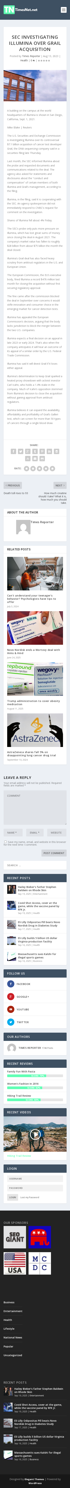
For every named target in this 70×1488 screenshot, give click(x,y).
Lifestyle (9, 1328)
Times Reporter (31, 56)
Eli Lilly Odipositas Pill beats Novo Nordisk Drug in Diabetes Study (39, 923)
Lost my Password (29, 1197)
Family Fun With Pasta (21, 1071)
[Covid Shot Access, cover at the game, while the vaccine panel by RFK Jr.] (11, 905)
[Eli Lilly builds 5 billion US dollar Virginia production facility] (11, 940)
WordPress (35, 1483)
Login (12, 1197)
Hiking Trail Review (19, 1095)
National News (13, 1337)
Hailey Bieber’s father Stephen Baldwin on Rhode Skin (37, 888)
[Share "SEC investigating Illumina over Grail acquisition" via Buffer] (56, 451)
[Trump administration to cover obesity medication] (35, 679)
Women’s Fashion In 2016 (22, 1083)
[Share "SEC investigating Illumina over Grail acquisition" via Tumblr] (35, 451)
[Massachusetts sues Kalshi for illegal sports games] (11, 956)
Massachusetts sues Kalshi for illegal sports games (37, 955)
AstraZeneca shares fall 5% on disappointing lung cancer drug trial (31, 753)
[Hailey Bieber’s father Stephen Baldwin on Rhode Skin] (11, 889)
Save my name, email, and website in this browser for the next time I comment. (35, 843)
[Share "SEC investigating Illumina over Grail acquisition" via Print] (42, 458)
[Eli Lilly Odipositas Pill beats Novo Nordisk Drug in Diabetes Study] (11, 924)
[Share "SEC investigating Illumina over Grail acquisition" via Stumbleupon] (27, 458)
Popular (8, 1346)
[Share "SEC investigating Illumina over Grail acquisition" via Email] (35, 458)
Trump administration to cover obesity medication (33, 702)
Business (37, 961)
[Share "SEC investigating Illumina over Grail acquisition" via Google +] (27, 451)
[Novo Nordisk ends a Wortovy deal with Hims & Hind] (35, 628)
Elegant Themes (34, 1479)
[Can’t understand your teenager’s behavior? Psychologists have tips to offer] (35, 573)
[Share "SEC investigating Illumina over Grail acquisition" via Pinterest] (42, 451)
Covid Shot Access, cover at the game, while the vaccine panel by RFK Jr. (38, 906)
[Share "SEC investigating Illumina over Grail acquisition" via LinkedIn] (49, 451)
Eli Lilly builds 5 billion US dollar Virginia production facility (37, 939)
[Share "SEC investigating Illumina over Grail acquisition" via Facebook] (13, 451)
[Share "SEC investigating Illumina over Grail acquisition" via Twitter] (20, 451)
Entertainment (40, 893)
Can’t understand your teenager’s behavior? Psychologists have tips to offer (31, 599)
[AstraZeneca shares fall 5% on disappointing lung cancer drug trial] (35, 730)
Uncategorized (13, 1355)
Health (24, 60)
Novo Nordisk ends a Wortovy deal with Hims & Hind (33, 651)
